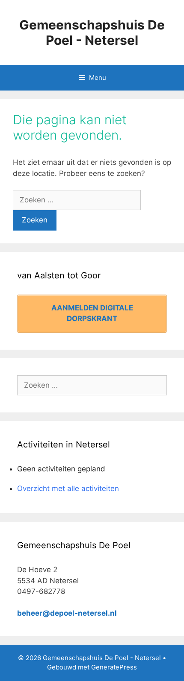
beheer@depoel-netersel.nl (67, 613)
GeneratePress (114, 667)
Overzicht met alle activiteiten (68, 488)
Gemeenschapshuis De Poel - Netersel (92, 32)
